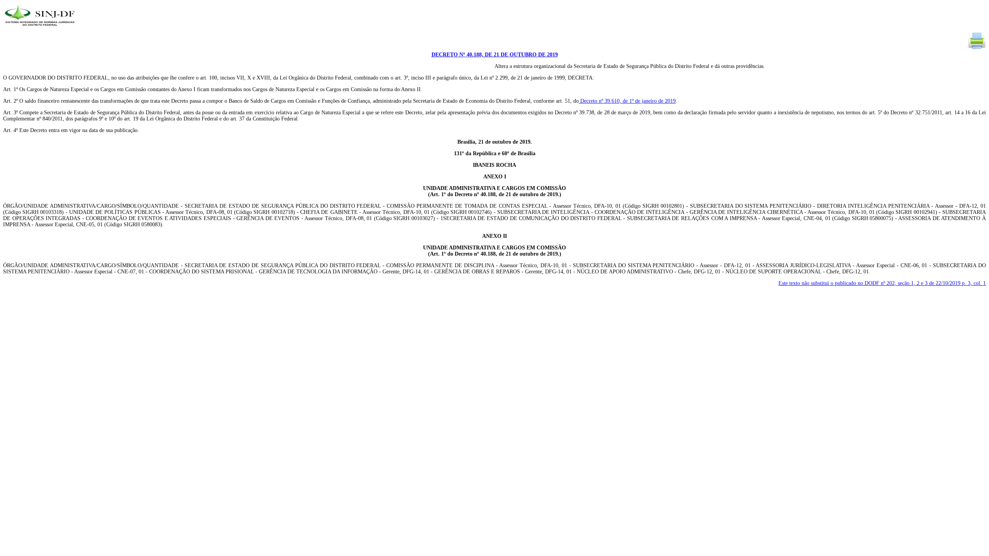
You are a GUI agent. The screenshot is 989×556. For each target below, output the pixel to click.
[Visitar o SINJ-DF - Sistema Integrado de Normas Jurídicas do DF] (40, 28)
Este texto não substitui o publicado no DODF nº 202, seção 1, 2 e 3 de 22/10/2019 (882, 283)
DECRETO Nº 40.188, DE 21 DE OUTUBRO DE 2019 (495, 55)
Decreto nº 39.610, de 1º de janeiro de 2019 (627, 101)
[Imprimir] (976, 48)
